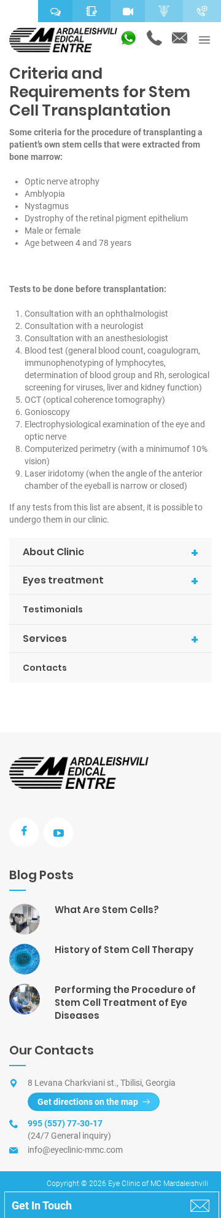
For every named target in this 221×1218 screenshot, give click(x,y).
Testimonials (53, 609)
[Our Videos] (127, 11)
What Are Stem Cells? (107, 909)
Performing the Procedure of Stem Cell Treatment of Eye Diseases (125, 1002)
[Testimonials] (55, 11)
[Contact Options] (202, 11)
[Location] (19, 11)
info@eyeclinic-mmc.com (75, 1150)
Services (110, 639)
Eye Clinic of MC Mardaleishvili (158, 1183)
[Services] (164, 11)
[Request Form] (91, 11)
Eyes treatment (110, 581)
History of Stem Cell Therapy (124, 949)
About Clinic (110, 552)
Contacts (45, 668)
